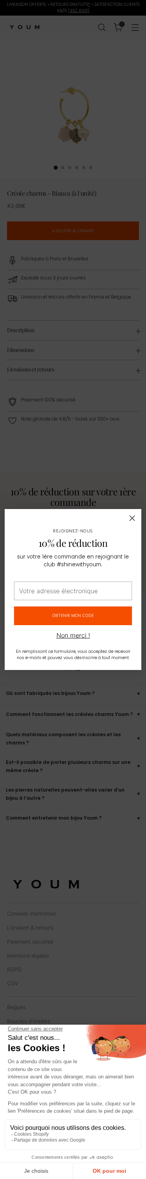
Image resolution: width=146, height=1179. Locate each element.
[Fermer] (132, 518)
